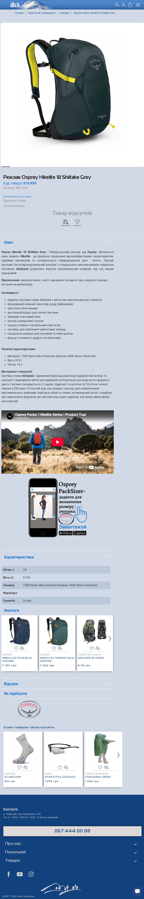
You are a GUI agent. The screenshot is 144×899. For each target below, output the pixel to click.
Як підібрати (15, 693)
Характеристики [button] (19, 557)
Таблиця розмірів (14, 205)
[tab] (57, 242)
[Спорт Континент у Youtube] (19, 874)
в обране (77, 225)
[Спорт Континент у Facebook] (8, 874)
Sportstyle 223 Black (60, 777)
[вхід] (123, 6)
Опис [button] (8, 242)
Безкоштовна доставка (17, 196)
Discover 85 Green (91, 658)
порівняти (65, 225)
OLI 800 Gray (13, 777)
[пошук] (117, 6)
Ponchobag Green (98, 777)
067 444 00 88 (72, 831)
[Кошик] (130, 6)
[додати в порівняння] (22, 648)
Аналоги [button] (11, 610)
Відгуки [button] (11, 684)
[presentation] (110, 637)
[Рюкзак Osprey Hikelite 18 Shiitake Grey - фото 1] (72, 94)
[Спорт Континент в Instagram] (31, 874)
